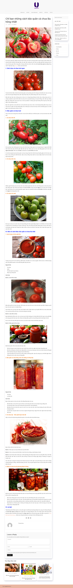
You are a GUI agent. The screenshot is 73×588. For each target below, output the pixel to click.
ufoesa (16, 65)
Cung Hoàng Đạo (34, 12)
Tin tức (51, 12)
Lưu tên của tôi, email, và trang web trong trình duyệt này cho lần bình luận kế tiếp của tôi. (22, 552)
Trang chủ (22, 12)
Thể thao (46, 12)
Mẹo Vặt (40, 12)
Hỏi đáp (27, 12)
